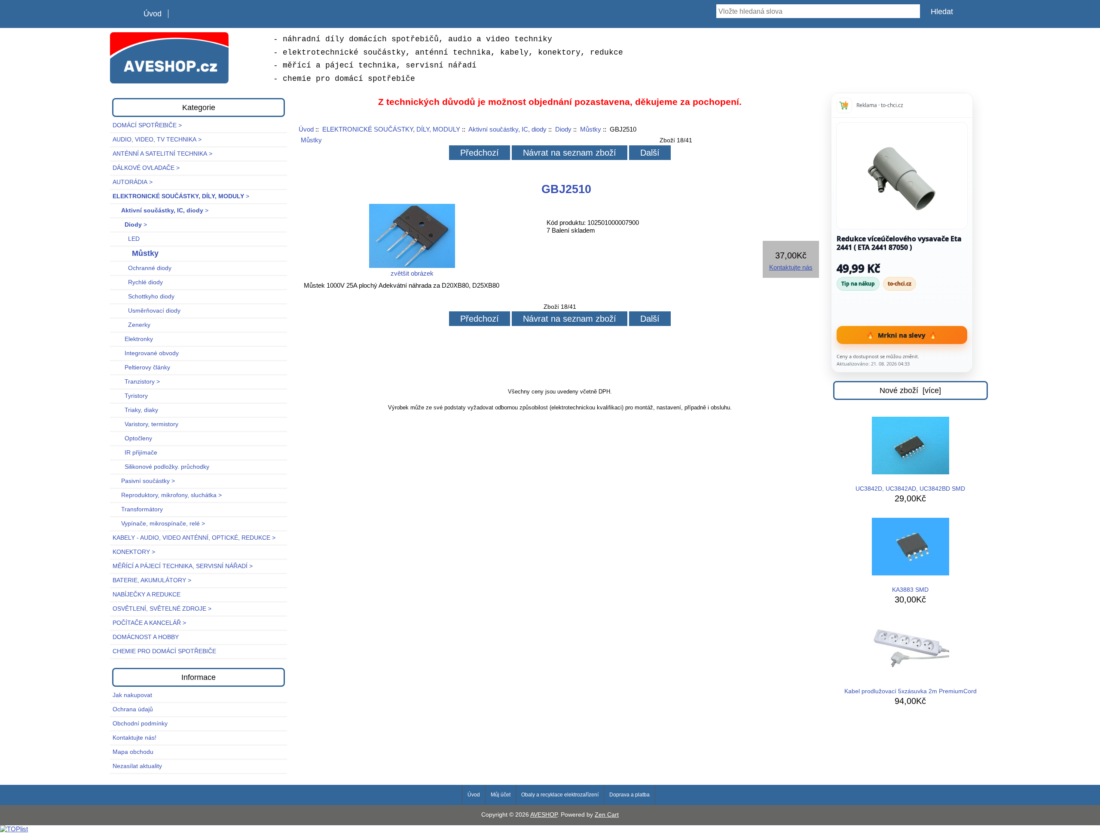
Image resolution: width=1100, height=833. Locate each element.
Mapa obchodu (133, 752)
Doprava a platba (629, 795)
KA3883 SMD (910, 590)
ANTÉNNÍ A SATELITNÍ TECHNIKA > (162, 154)
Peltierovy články (141, 367)
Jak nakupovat (132, 695)
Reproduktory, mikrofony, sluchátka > (167, 495)
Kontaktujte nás (791, 267)
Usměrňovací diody (146, 310)
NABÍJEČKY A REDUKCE (146, 594)
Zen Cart (607, 814)
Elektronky (133, 339)
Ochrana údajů (133, 709)
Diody (563, 129)
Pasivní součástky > (144, 481)
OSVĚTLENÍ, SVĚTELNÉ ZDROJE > (162, 609)
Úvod (153, 13)
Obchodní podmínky (140, 723)
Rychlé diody (138, 282)
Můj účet (500, 795)
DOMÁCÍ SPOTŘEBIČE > (147, 125)
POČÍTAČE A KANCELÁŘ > (149, 623)
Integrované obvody (146, 353)
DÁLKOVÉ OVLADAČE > (146, 168)
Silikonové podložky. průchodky (161, 467)
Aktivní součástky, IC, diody (507, 129)
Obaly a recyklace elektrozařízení (560, 795)
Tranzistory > (136, 381)
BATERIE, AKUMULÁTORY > (152, 580)
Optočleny (132, 438)
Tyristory (130, 396)
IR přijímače (135, 452)
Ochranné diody (142, 268)
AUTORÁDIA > (133, 182)
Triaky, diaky (135, 410)
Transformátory (138, 509)
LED (126, 239)
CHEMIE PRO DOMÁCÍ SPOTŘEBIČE (164, 651)
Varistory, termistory (145, 424)
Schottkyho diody (143, 296)
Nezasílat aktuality (137, 766)
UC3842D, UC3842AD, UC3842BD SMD (910, 489)
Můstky (590, 129)
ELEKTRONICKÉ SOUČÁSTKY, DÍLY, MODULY (391, 129)
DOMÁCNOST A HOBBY (146, 637)
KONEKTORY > (134, 552)
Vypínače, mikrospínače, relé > (159, 523)
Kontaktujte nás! (134, 738)
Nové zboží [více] (910, 390)
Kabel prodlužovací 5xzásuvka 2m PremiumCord (910, 691)
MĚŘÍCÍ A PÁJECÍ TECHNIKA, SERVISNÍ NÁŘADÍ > (183, 566)
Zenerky (131, 325)
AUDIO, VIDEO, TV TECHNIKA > (157, 139)
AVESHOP (543, 814)
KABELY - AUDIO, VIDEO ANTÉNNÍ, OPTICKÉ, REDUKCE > (194, 538)
